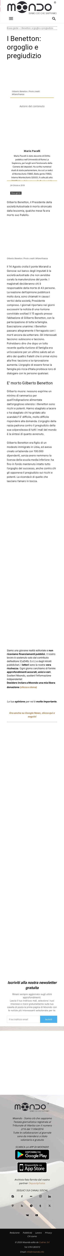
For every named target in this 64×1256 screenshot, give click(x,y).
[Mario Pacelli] (32, 129)
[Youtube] (36, 1215)
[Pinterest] (12, 1206)
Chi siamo (32, 1236)
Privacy (48, 1232)
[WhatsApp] (49, 493)
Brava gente (12, 28)
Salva (41, 494)
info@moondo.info (35, 1251)
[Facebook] (21, 493)
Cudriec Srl (43, 1242)
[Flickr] (31, 1196)
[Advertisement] (32, 852)
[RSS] (22, 1206)
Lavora (38, 1232)
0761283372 (34, 1247)
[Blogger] (12, 1196)
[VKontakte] (27, 1215)
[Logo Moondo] (32, 8)
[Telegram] (31, 1206)
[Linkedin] (56, 493)
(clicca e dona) (28, 687)
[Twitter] (28, 493)
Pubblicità (27, 1232)
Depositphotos (37, 1183)
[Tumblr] (40, 1206)
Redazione (14, 1232)
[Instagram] (40, 1196)
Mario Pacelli (32, 151)
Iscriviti (48, 1019)
